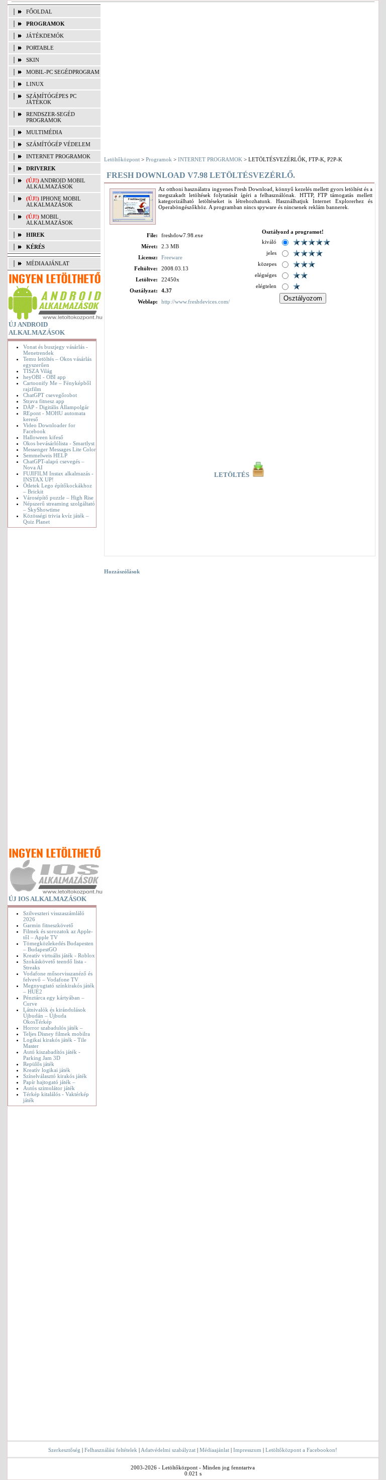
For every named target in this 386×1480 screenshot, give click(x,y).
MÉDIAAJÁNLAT (47, 263)
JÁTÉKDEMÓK (45, 36)
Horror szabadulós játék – (53, 1028)
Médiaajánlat (214, 1450)
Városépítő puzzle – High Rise (58, 498)
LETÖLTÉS (232, 474)
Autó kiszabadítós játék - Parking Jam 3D (51, 1055)
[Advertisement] (54, 688)
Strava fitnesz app (43, 401)
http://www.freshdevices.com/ (195, 302)
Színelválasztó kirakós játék (55, 1076)
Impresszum (247, 1450)
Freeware (171, 257)
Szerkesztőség (64, 1450)
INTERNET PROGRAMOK (58, 156)
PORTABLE (40, 48)
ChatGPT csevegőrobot (50, 395)
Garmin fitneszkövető (48, 925)
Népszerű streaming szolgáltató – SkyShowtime (59, 507)
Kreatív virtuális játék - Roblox (59, 955)
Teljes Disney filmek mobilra (56, 1034)
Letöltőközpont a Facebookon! (301, 1450)
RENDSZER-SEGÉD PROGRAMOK (50, 117)
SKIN (32, 60)
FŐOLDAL (39, 12)
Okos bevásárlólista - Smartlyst (58, 443)
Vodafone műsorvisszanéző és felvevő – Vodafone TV (57, 976)
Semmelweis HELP (45, 455)
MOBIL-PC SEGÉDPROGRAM (63, 72)
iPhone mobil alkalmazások (53, 201)
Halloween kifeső (43, 437)
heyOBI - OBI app (44, 377)
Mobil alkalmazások (49, 220)
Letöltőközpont (122, 159)
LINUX (35, 84)
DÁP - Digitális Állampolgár (56, 407)
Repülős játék (38, 1064)
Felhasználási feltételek (110, 1450)
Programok (159, 159)
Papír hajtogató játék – (49, 1082)
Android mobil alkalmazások (55, 183)
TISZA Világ (37, 371)
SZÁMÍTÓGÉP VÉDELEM (58, 144)
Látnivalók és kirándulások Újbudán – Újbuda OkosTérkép (54, 1016)
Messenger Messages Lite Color (59, 449)
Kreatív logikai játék (46, 1070)
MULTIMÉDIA (44, 132)
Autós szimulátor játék (49, 1088)
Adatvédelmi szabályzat (168, 1450)
